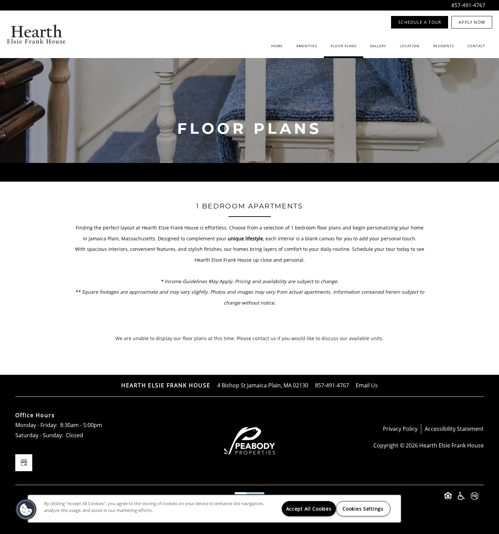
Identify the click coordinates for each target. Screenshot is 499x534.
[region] (214, 508)
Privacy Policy (400, 428)
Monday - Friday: (36, 425)
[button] (419, 22)
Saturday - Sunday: (39, 435)
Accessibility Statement (454, 428)
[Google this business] (23, 462)
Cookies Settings (363, 508)
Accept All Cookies (309, 508)
